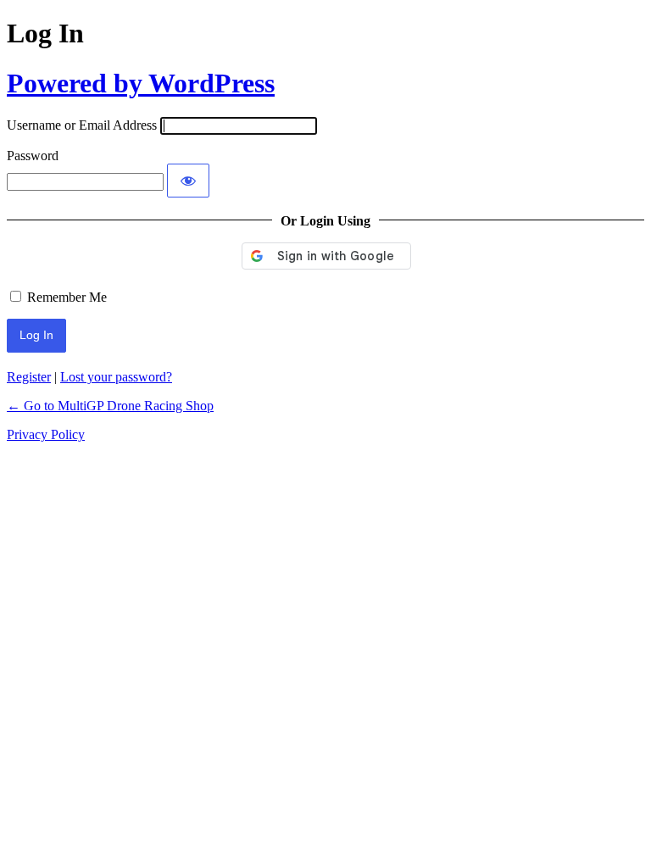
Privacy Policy (46, 434)
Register (29, 377)
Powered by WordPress (141, 83)
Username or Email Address (82, 125)
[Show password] (188, 181)
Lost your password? (116, 377)
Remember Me (67, 297)
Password (32, 155)
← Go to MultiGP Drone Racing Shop (110, 405)
